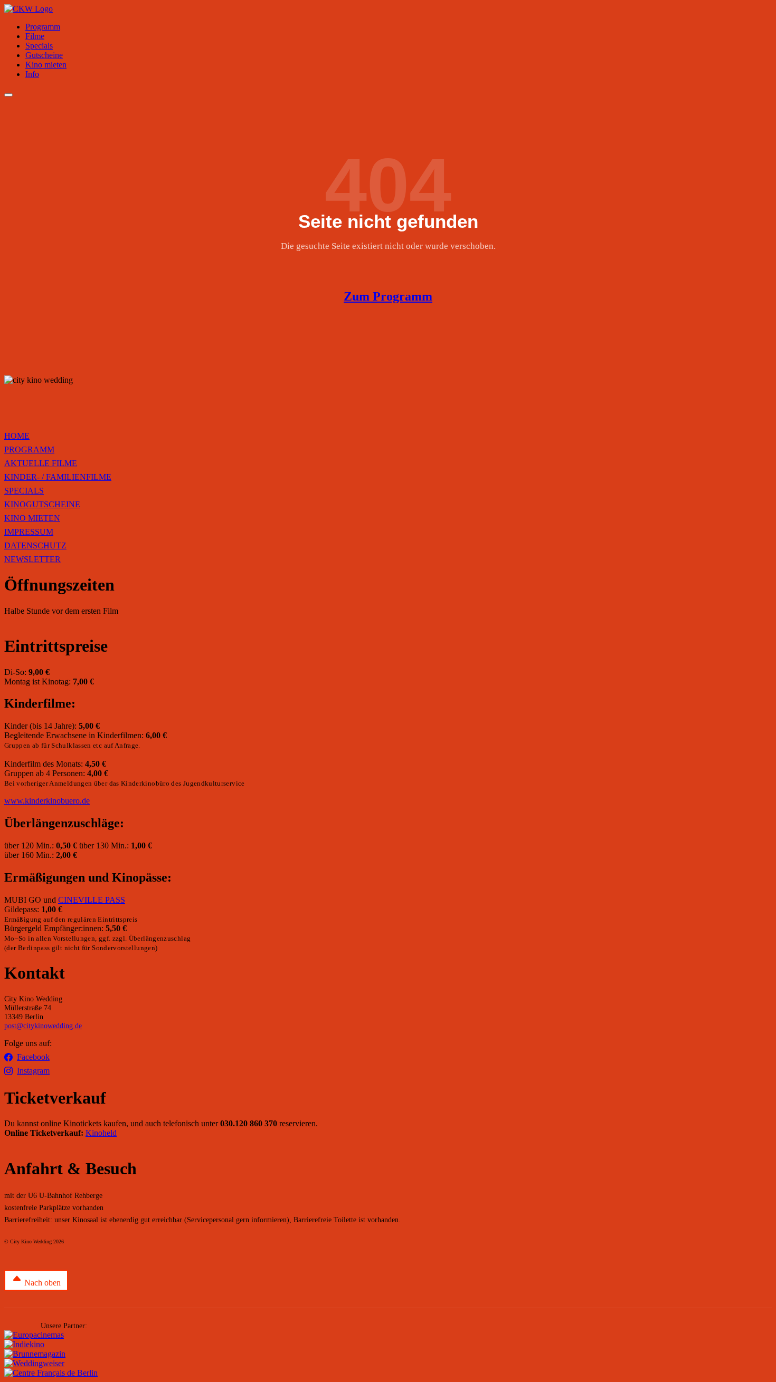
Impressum (28, 531)
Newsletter (32, 559)
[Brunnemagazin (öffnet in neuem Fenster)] (34, 1353)
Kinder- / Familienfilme (57, 476)
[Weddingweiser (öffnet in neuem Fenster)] (34, 1363)
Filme (34, 36)
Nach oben (41, 1282)
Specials (39, 45)
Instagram (33, 1070)
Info (32, 74)
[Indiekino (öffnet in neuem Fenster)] (24, 1344)
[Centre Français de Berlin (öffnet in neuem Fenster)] (51, 1372)
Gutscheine (44, 55)
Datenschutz (35, 545)
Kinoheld (101, 1132)
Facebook (33, 1056)
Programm (42, 26)
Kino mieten (46, 64)
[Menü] (8, 94)
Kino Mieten (32, 518)
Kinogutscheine (42, 504)
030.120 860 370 (248, 1123)
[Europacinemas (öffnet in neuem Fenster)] (34, 1334)
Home (17, 435)
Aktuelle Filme (40, 463)
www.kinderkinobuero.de (47, 800)
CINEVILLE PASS (91, 899)
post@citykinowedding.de (43, 1025)
